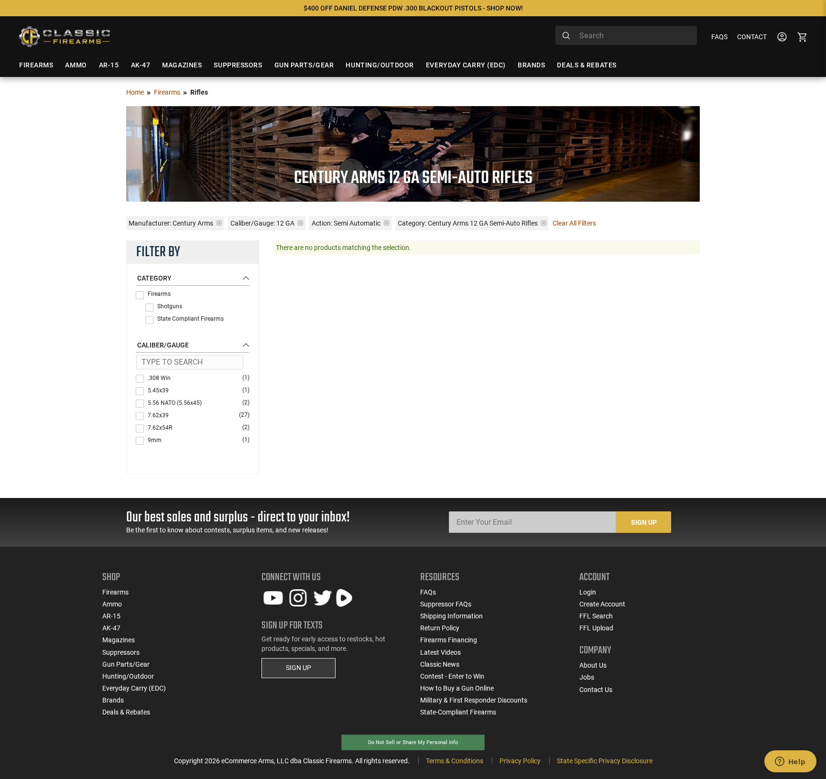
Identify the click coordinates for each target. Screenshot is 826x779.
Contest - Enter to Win (452, 676)
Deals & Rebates (126, 712)
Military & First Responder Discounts (473, 700)
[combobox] (626, 35)
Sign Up (644, 522)
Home (135, 92)
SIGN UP (298, 667)
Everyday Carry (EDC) (134, 688)
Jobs (586, 677)
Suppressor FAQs (445, 604)
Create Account (602, 604)
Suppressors (121, 652)
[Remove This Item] (219, 223)
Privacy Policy (520, 761)
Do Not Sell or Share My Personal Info (413, 742)
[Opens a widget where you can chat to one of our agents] (790, 762)
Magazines (118, 640)
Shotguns (169, 306)
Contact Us (595, 689)
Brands (113, 700)
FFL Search (596, 616)
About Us (593, 665)
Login (587, 592)
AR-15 (111, 616)
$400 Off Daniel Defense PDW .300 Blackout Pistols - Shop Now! (413, 8)
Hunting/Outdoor (128, 676)
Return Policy (439, 628)
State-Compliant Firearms (458, 712)
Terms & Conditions (454, 761)
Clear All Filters (574, 223)
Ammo (112, 604)
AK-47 (111, 628)
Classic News (439, 664)
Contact (752, 37)
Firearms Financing (448, 640)
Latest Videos (440, 652)
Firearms (167, 92)
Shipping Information (451, 616)
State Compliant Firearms (190, 318)
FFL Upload (596, 628)
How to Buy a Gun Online (457, 688)
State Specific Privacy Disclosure (604, 761)
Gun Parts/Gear (126, 664)
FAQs (719, 37)
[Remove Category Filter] (543, 223)
